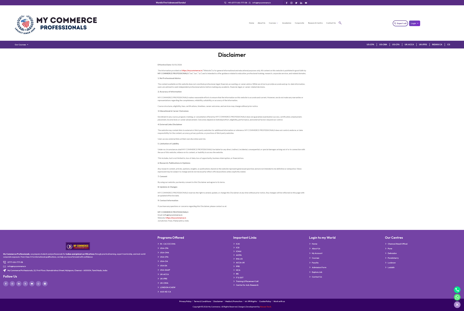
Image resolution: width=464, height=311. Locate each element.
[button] (414, 23)
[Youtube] (32, 283)
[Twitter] (296, 2)
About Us (261, 23)
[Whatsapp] (38, 283)
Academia (286, 23)
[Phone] (457, 289)
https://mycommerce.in (192, 70)
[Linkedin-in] (19, 283)
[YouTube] (306, 2)
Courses (272, 23)
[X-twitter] (25, 283)
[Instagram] (12, 283)
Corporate (299, 23)
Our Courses (20, 45)
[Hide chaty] (457, 304)
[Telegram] (45, 283)
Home (251, 23)
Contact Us (331, 23)
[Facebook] (286, 2)
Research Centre (315, 23)
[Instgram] (291, 2)
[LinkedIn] (301, 2)
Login (413, 23)
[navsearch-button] (340, 23)
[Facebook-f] (5, 283)
